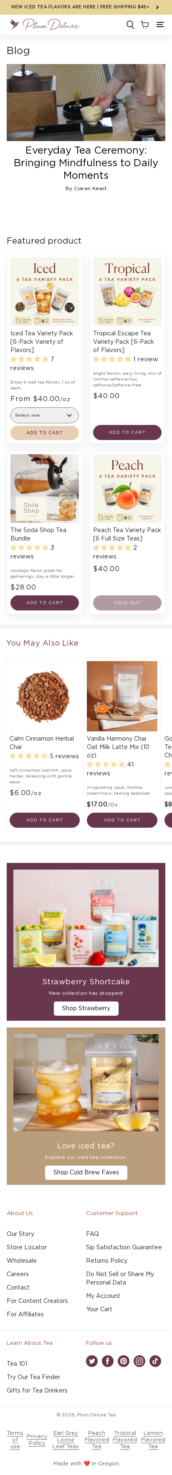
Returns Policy (106, 1261)
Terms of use (15, 1440)
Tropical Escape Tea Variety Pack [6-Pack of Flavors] (123, 342)
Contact (18, 1288)
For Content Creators (37, 1301)
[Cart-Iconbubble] (144, 24)
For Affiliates (25, 1315)
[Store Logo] (44, 24)
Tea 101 (17, 1364)
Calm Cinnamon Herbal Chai (42, 743)
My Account (103, 1296)
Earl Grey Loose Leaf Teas (66, 1440)
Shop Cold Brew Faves (86, 1173)
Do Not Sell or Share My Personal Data (120, 1279)
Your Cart (99, 1310)
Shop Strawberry (86, 1009)
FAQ (92, 1234)
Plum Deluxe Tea (96, 1415)
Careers (18, 1274)
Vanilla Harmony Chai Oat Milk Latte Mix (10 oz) (118, 747)
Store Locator (27, 1248)
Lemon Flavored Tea (153, 1440)
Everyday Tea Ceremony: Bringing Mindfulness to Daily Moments (86, 163)
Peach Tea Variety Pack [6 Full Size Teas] (127, 535)
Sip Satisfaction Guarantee (124, 1248)
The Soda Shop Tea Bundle (38, 535)
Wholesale (22, 1261)
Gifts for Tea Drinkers (37, 1391)
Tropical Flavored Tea (125, 1440)
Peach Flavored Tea (97, 1440)
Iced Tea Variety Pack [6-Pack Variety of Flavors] (41, 342)
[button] (160, 25)
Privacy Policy (37, 1440)
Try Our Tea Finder (33, 1377)
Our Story (20, 1234)
